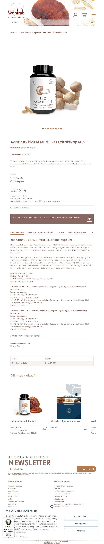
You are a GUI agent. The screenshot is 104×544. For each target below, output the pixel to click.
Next (88, 410)
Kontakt (57, 489)
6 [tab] (56, 128)
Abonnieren (86, 469)
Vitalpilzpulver (59, 501)
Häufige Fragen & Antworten (64, 491)
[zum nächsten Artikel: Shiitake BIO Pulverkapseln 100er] (91, 32)
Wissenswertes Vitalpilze (62, 494)
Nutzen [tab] (60, 232)
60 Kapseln (18, 178)
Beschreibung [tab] (17, 232)
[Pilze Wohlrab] (29, 9)
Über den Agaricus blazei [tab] (40, 232)
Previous (16, 410)
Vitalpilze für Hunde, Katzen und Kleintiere (69, 504)
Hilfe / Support (13, 491)
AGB (10, 499)
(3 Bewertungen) (28, 148)
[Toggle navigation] (94, 15)
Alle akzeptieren (81, 516)
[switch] (8, 534)
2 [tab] (45, 128)
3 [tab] (48, 128)
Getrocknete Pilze (60, 496)
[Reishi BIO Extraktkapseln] (44, 428)
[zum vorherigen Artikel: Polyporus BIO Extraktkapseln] (86, 32)
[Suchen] (92, 22)
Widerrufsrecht (13, 494)
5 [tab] (53, 128)
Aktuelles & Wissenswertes (63, 486)
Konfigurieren (81, 523)
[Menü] (12, 518)
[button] (75, 15)
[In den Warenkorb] (12, 39)
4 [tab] (50, 128)
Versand (29, 198)
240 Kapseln (18, 181)
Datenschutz (13, 496)
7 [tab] (58, 128)
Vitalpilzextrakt (59, 499)
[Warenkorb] (85, 15)
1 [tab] (43, 128)
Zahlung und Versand (16, 501)
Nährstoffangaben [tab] (77, 232)
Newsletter (12, 489)
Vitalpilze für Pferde (61, 507)
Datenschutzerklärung (42, 473)
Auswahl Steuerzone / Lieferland (24, 201)
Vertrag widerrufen (15, 486)
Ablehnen (81, 531)
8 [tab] (61, 128)
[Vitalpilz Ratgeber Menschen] (85, 428)
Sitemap (11, 507)
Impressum (12, 504)
